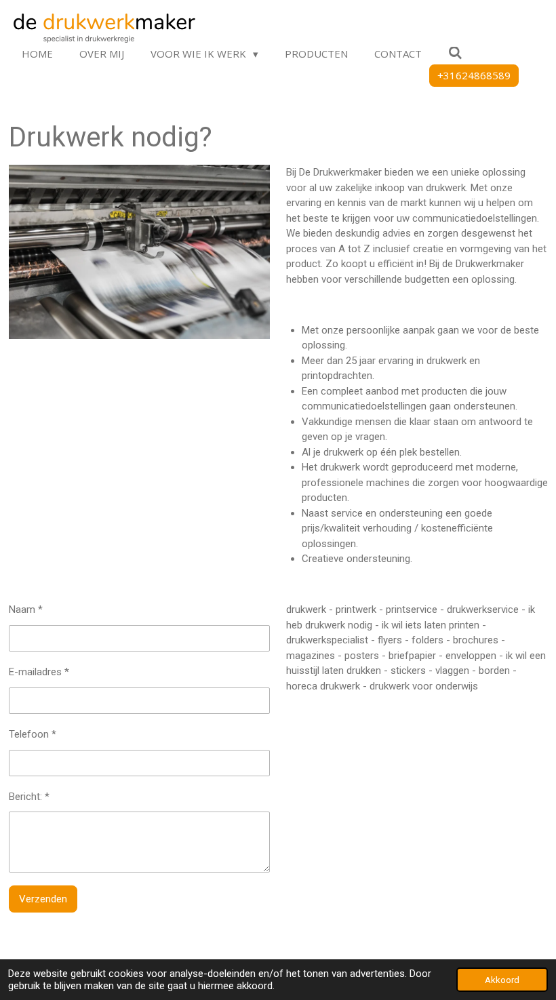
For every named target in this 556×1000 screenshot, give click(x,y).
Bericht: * (29, 797)
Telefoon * (32, 734)
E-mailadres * (39, 672)
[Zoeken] (455, 53)
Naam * (26, 609)
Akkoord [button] (502, 979)
